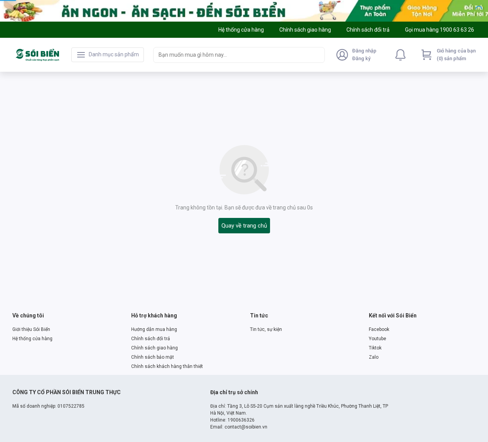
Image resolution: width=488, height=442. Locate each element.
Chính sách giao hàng (154, 348)
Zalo (373, 357)
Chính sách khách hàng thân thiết (167, 366)
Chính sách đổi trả (150, 338)
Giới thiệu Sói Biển (31, 329)
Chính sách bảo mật (152, 357)
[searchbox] (232, 55)
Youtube (377, 338)
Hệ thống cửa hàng (32, 338)
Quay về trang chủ (244, 225)
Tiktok (375, 348)
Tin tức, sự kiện (266, 329)
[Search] (317, 55)
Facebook (379, 329)
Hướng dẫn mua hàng (154, 329)
